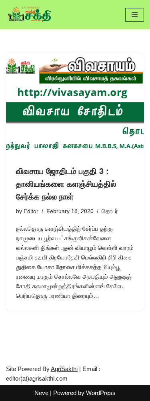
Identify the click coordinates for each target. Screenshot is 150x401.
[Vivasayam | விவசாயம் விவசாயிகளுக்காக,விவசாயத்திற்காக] (30, 15)
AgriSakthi (64, 368)
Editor (31, 211)
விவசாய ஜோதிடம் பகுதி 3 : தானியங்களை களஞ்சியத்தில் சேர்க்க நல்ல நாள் (66, 184)
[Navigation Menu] (134, 15)
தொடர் (110, 211)
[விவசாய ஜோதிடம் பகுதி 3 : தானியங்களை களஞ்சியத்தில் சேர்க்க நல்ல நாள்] (75, 105)
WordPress (101, 392)
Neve (41, 392)
